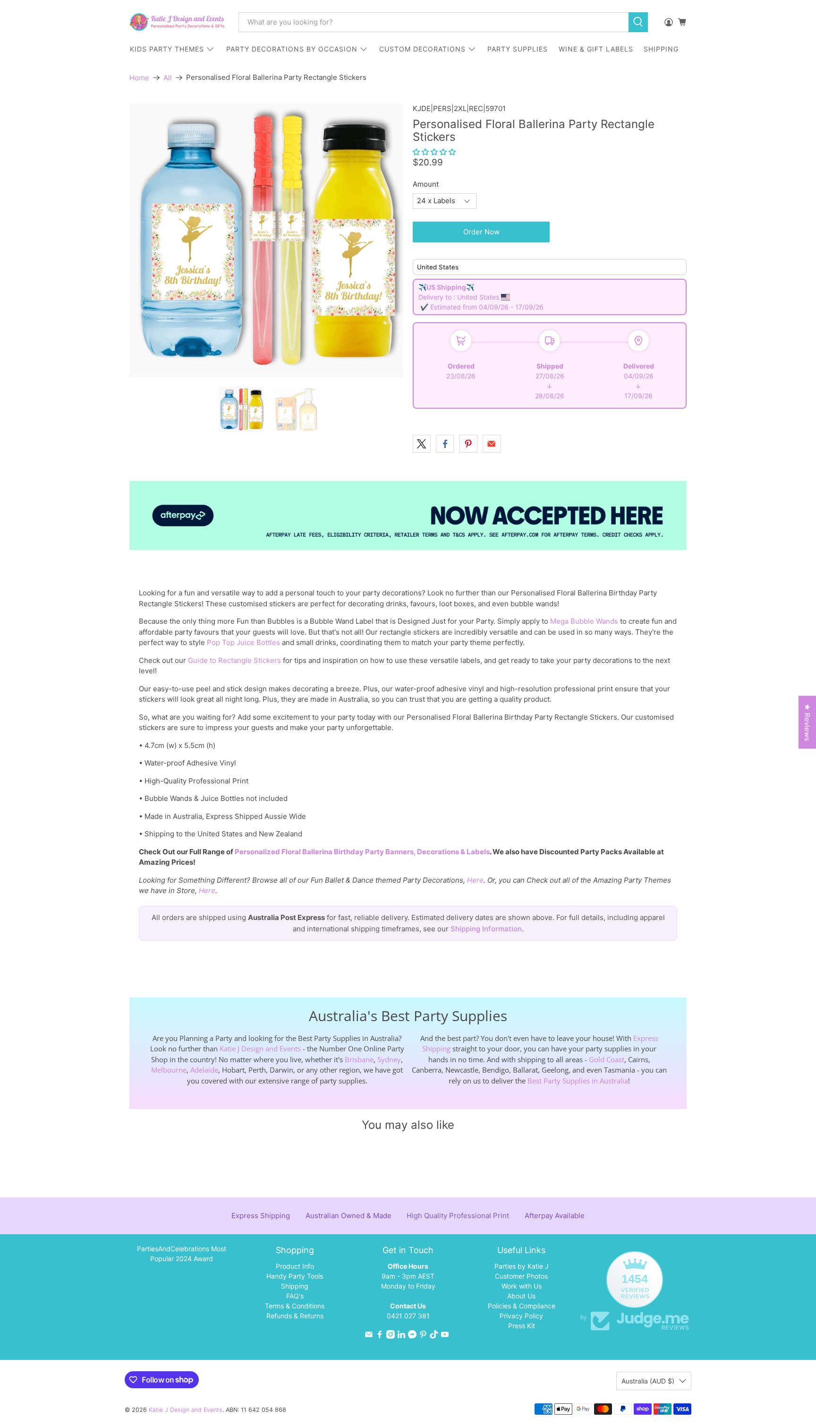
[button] (434, 151)
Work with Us (522, 1286)
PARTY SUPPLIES (517, 49)
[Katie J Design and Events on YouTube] (445, 1336)
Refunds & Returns (294, 1316)
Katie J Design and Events (260, 1048)
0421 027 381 (408, 1316)
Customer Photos (521, 1276)
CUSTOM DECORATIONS (422, 49)
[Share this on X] (422, 444)
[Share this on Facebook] (445, 444)
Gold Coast (606, 1059)
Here (475, 880)
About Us (521, 1296)
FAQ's (295, 1296)
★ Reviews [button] (807, 722)
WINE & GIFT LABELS (596, 49)
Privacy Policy (521, 1316)
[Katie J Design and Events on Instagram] (390, 1336)
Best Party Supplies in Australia (577, 1080)
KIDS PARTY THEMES (167, 49)
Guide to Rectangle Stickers (234, 660)
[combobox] (433, 22)
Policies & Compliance (521, 1306)
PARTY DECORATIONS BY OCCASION (291, 49)
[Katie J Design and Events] (177, 22)
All (167, 77)
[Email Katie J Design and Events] (369, 1336)
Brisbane (359, 1059)
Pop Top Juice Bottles (243, 642)
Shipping (294, 1286)
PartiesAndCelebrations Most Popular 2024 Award (181, 1254)
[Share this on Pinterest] (468, 444)
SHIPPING (661, 49)
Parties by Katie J (521, 1266)
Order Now (481, 231)
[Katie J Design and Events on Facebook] (379, 1336)
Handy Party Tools (294, 1276)
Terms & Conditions (294, 1306)
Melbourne (169, 1070)
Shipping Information (486, 928)
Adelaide (204, 1070)
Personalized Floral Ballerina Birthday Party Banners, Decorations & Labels (362, 851)
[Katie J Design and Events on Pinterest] (423, 1336)
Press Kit (521, 1326)
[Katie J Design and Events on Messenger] (412, 1336)
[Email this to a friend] (492, 444)
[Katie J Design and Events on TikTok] (434, 1336)
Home (139, 77)
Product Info (295, 1266)
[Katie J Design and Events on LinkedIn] (401, 1336)
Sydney (389, 1059)
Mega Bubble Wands (584, 621)
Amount (426, 184)
